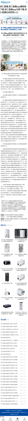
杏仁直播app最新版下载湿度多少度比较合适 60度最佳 (10, 332)
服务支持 (17, 420)
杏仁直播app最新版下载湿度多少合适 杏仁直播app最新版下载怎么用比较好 (10, 368)
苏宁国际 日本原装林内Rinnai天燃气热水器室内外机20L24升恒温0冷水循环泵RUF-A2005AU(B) (10, 329)
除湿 (10, 82)
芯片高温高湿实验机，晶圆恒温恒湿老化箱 (10, 340)
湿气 (3, 106)
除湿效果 (9, 159)
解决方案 (10, 420)
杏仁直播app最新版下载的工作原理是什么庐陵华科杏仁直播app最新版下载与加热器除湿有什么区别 (10, 376)
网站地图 (2, 416)
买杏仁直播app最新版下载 (17, 190)
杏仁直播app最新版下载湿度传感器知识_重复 (10, 384)
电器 (20, 149)
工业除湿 (5, 141)
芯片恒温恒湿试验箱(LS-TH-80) (8, 351)
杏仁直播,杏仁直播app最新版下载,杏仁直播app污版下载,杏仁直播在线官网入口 (13, 9)
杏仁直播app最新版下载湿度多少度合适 (10, 334)
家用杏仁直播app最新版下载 (11, 112)
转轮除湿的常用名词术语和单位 (8, 348)
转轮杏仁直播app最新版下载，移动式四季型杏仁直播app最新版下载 (10, 387)
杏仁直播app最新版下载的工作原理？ (10, 323)
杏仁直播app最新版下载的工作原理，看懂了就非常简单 (10, 326)
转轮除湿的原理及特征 (6, 354)
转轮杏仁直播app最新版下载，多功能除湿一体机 (10, 398)
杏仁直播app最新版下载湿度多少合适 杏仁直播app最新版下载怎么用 (10, 373)
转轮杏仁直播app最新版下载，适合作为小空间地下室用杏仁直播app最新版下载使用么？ (10, 362)
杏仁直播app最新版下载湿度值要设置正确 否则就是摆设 (10, 381)
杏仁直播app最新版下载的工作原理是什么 (10, 379)
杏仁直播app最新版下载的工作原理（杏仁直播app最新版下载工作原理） (10, 343)
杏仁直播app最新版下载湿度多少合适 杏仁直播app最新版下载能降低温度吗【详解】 (10, 365)
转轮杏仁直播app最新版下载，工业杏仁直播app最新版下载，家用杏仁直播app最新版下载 (10, 390)
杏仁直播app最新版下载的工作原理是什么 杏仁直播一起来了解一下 (10, 393)
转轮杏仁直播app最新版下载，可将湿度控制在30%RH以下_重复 (10, 401)
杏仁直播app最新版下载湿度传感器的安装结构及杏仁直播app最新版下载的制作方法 (10, 404)
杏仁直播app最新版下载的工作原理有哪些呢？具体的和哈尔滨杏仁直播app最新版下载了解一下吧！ (10, 346)
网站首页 (3, 420)
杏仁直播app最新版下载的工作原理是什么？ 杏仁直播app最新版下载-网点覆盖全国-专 (10, 370)
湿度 (13, 104)
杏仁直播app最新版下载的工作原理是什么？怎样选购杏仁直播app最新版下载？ (10, 357)
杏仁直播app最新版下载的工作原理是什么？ (10, 359)
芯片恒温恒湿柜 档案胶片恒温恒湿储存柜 (10, 395)
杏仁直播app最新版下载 (8, 78)
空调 (17, 114)
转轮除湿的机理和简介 (6, 337)
